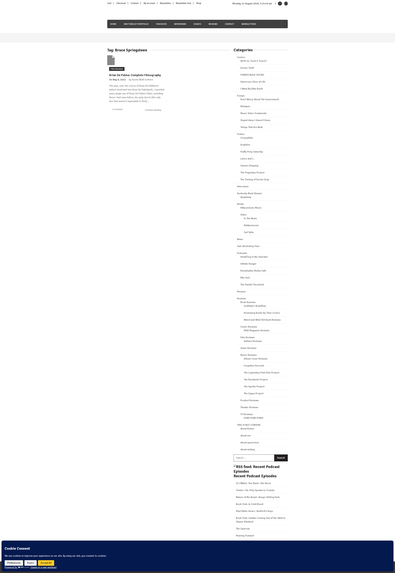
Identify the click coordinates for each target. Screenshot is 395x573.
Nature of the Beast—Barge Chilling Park (258, 497)
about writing (247, 449)
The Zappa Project (254, 393)
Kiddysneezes (251, 225)
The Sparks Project (254, 386)
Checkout (121, 3)
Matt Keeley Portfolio (136, 24)
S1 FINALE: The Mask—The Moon (253, 483)
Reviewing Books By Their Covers (262, 312)
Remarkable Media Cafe (253, 270)
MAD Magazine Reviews (257, 330)
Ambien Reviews (253, 341)
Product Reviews (249, 400)
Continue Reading (153, 110)
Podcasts (161, 24)
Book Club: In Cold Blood (249, 504)
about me (245, 435)
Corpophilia (246, 137)
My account (149, 3)
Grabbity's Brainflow (255, 305)
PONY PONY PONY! (253, 418)
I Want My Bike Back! (251, 88)
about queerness (249, 442)
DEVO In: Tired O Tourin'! (253, 61)
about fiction (247, 428)
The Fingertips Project (252, 172)
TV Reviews (246, 414)
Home (113, 24)
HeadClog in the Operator (254, 256)
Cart (109, 3)
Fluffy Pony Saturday (251, 151)
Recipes (241, 291)
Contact (135, 3)
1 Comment (117, 109)
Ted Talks (249, 232)
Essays (197, 24)
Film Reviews (117, 69)
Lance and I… (247, 158)
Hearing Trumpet (245, 535)
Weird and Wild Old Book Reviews (262, 319)
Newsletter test (183, 3)
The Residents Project (256, 379)
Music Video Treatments (253, 113)
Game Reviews (248, 348)
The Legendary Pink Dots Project (261, 372)
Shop (198, 3)
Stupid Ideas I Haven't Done (255, 120)
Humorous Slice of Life (252, 81)
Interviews (180, 24)
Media (240, 204)
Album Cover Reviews (256, 358)
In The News (250, 218)
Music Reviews (248, 355)
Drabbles (245, 144)
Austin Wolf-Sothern (142, 79)
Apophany (245, 197)
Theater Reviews (249, 407)
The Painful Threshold (252, 284)
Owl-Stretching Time (248, 246)
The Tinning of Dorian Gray (254, 179)
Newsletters (249, 24)
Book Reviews (248, 302)
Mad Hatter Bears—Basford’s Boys (254, 511)
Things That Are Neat (251, 127)
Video (243, 214)
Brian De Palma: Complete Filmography (135, 75)
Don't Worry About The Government (259, 99)
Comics (241, 57)
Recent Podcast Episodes (255, 476)
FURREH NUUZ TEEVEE (252, 74)
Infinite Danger (248, 263)
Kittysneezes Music (251, 207)
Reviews (213, 24)
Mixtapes (245, 106)
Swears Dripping (249, 165)
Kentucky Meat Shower (249, 193)
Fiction (240, 134)
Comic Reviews (248, 326)
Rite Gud (245, 277)
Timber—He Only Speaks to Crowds (255, 490)
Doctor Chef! (247, 67)
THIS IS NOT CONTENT (249, 425)
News (240, 239)
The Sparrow (243, 528)
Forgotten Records (254, 365)
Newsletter (165, 3)
